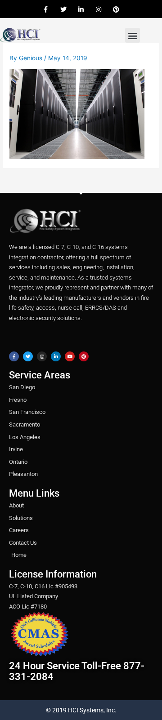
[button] (132, 35)
